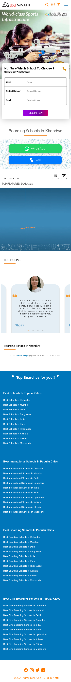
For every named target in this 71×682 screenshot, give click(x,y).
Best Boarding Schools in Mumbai (20, 542)
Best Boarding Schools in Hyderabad (22, 565)
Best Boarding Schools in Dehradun (21, 537)
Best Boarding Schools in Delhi (19, 546)
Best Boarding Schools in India (19, 556)
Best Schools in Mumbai (15, 404)
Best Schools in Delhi (14, 409)
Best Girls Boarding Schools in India (22, 624)
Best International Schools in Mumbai (22, 473)
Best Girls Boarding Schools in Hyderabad (25, 634)
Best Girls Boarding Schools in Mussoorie (24, 649)
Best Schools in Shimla (15, 438)
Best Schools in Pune (14, 424)
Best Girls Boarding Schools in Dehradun (24, 605)
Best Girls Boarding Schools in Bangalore (24, 620)
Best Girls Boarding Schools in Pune (22, 629)
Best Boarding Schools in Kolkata (20, 570)
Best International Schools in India (21, 487)
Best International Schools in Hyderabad (24, 497)
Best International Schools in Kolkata (22, 502)
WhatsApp (38, 148)
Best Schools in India (14, 419)
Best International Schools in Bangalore (23, 483)
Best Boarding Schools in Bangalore (22, 551)
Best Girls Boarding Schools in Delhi (22, 615)
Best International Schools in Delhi (21, 478)
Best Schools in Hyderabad (17, 429)
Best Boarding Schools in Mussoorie (22, 580)
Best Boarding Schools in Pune (19, 561)
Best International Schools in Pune (21, 492)
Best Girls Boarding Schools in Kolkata (23, 639)
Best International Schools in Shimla (22, 507)
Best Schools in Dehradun (16, 400)
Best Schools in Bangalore (17, 414)
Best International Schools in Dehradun (23, 468)
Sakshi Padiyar (23, 356)
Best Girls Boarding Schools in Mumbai (23, 610)
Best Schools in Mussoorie (17, 443)
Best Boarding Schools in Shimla (20, 575)
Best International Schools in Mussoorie (24, 511)
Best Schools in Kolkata (15, 433)
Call (38, 160)
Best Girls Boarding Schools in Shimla (23, 644)
